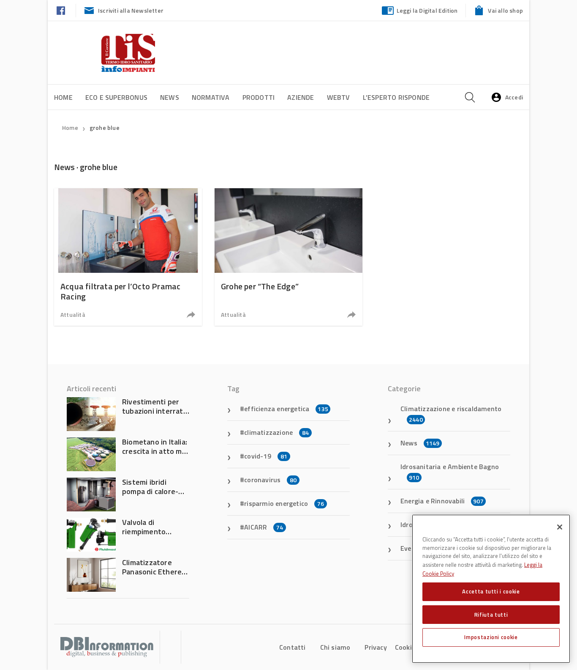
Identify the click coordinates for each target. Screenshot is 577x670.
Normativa (211, 97)
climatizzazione (276, 432)
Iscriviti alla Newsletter (130, 10)
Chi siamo (335, 647)
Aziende (300, 97)
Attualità (72, 314)
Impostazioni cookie (490, 637)
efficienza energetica (286, 409)
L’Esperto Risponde (396, 97)
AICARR (263, 527)
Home (63, 97)
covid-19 (265, 456)
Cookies (407, 647)
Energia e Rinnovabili (442, 501)
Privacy (375, 647)
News (169, 97)
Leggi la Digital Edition (427, 10)
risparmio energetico (284, 503)
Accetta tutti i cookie (491, 591)
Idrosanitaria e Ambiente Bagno (449, 471)
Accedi (514, 97)
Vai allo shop (505, 10)
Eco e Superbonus (116, 97)
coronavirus (270, 480)
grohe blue (105, 127)
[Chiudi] (559, 527)
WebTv (338, 97)
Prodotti (258, 97)
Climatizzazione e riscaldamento (450, 414)
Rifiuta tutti (491, 614)
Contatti (292, 647)
